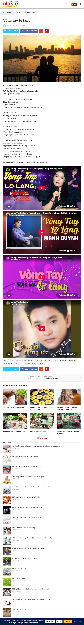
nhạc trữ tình (8, 363)
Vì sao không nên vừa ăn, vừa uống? (23, 528)
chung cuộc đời (27, 360)
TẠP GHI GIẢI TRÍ (30, 13)
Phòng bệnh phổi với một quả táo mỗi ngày (26, 497)
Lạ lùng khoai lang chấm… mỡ (14, 408)
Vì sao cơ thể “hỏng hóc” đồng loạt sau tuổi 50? (27, 517)
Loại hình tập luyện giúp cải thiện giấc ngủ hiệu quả (28, 548)
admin (9, 25)
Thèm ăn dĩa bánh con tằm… (14, 431)
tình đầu (18, 363)
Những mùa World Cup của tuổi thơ (68, 432)
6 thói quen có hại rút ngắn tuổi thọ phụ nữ (25, 558)
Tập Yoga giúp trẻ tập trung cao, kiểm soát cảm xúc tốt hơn (31, 599)
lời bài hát (48, 360)
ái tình (6, 360)
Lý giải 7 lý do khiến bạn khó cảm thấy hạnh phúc (27, 507)
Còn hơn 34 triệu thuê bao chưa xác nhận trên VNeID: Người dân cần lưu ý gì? (36, 446)
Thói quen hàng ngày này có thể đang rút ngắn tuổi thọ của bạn (32, 538)
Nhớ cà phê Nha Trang (19, 568)
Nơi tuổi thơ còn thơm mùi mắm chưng (41, 408)
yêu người (41, 363)
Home (18, 13)
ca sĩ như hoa (15, 360)
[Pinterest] (47, 31)
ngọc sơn (63, 360)
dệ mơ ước (38, 360)
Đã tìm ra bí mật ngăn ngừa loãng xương (25, 456)
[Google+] (41, 31)
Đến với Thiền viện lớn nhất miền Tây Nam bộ (26, 466)
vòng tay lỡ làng (29, 363)
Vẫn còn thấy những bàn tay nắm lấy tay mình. (69, 408)
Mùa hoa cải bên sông (19, 579)
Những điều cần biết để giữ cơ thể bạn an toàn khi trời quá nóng (32, 589)
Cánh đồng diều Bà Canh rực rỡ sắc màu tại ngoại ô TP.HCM (31, 487)
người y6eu (72, 360)
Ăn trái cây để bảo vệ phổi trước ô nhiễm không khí (28, 477)
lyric (55, 360)
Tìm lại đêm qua (51, 378)
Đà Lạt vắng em (33, 378)
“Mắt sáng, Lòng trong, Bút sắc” (22, 609)
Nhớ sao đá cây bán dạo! (40, 431)
